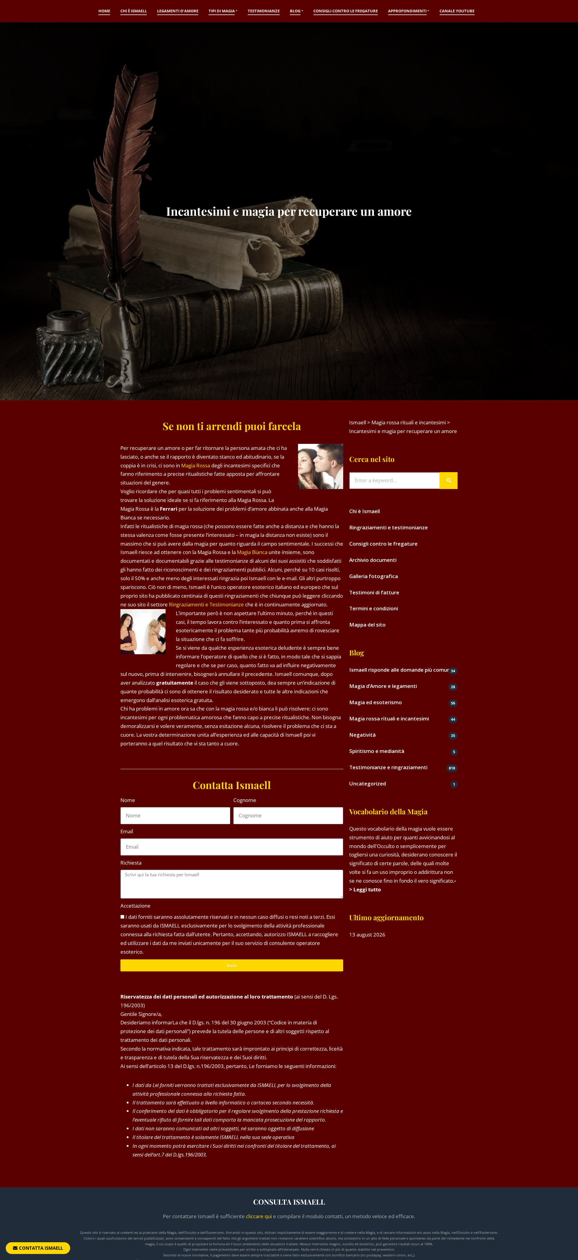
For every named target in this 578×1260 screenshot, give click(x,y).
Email (126, 831)
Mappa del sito (367, 624)
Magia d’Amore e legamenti (383, 686)
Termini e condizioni (373, 608)
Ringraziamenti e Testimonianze (206, 604)
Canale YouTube (457, 11)
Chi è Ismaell (133, 11)
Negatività (362, 734)
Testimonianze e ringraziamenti (388, 767)
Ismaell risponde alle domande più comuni (400, 669)
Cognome (244, 800)
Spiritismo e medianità (376, 751)
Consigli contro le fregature (345, 11)
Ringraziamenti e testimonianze (388, 527)
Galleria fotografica (373, 576)
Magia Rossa (195, 465)
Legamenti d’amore (177, 11)
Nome (127, 800)
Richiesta (130, 862)
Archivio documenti (372, 559)
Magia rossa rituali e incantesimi (389, 718)
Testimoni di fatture (374, 592)
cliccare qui (259, 1216)
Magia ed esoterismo (375, 702)
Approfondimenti (407, 11)
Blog (295, 11)
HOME (104, 11)
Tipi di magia (222, 11)
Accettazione (135, 905)
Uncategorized (367, 783)
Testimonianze (264, 11)
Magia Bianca (252, 552)
